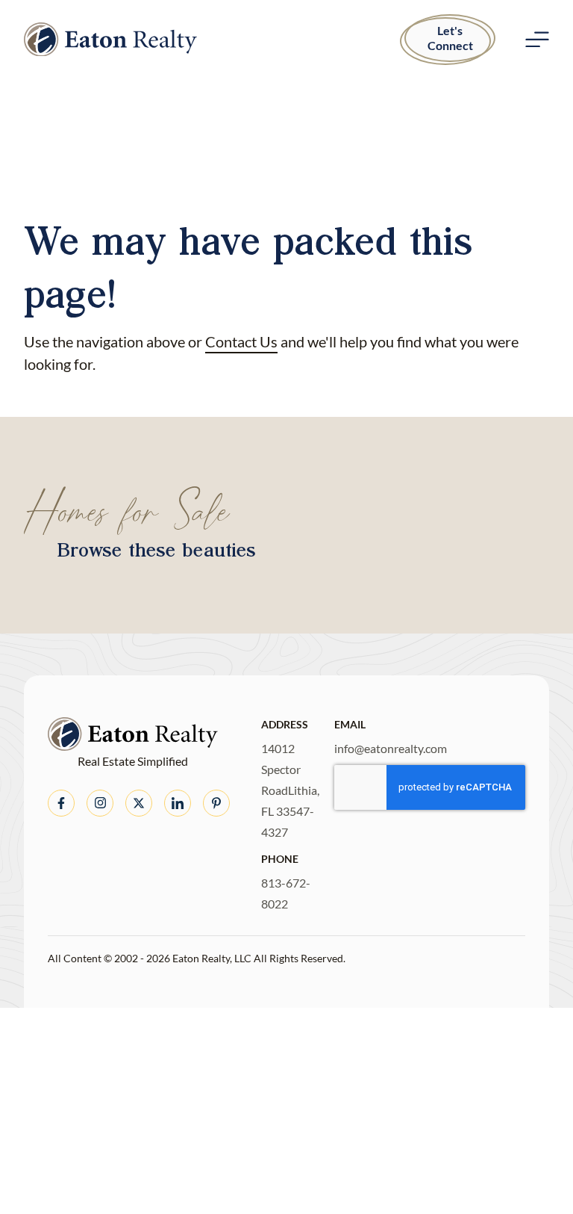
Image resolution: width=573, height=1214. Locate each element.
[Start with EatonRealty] (110, 39)
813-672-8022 (285, 893)
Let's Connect (450, 37)
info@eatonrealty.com (390, 748)
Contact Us (241, 341)
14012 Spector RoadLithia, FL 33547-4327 (290, 790)
